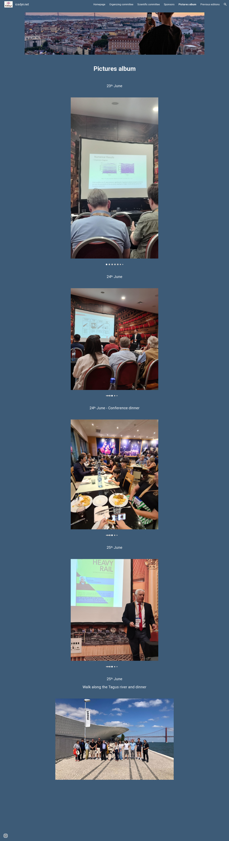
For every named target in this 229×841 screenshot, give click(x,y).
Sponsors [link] (169, 4)
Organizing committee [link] (121, 4)
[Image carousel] (114, 181)
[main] (114, 68)
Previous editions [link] (210, 4)
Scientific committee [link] (148, 4)
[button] (225, 4)
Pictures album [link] (187, 4)
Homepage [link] (99, 4)
